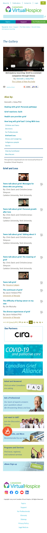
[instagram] (6, 492)
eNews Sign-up (10, 464)
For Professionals (11, 132)
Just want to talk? (11, 417)
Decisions (9, 128)
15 (40, 322)
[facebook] (11, 492)
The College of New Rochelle (23, 81)
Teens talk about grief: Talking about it (19, 234)
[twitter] (16, 492)
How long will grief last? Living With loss (22, 121)
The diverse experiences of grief (16, 311)
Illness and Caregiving (13, 139)
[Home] (23, 6)
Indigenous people (12, 142)
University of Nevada (11, 295)
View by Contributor (12, 151)
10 (25, 322)
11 (27, 322)
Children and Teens (12, 125)
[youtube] (22, 492)
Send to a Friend (10, 87)
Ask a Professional (12, 397)
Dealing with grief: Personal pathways (20, 106)
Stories (7, 145)
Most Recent (9, 154)
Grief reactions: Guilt (13, 111)
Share (31, 87)
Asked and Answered (13, 381)
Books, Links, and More (14, 433)
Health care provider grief (15, 116)
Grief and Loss (10, 135)
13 (34, 322)
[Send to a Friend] (5, 86)
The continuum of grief (12, 289)
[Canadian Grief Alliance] (23, 369)
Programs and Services (14, 447)
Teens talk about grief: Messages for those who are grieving (18, 185)
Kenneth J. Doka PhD (25, 78)
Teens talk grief (9, 282)
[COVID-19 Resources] (23, 351)
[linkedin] (27, 492)
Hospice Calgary (12, 284)
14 (37, 322)
